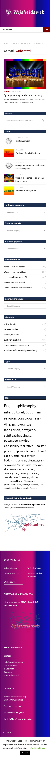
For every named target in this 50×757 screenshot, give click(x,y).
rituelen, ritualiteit (11, 335)
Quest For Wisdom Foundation (34, 575)
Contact (7, 656)
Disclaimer (8, 672)
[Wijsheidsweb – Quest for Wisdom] (25, 12)
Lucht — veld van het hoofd (15, 277)
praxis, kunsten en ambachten (16, 345)
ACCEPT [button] (25, 753)
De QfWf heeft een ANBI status (18, 719)
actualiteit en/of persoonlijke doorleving (20, 350)
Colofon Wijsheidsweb (13, 662)
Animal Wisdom (10, 568)
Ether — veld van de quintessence (18, 288)
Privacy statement (11, 675)
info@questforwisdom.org (15, 697)
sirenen (7, 91)
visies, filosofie (10, 324)
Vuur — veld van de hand (14, 282)
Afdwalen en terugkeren (25, 190)
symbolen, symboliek (12, 340)
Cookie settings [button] (37, 748)
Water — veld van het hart (15, 272)
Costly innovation (22, 141)
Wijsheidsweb (10, 582)
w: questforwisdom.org (13, 700)
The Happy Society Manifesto (27, 153)
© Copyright (9, 669)
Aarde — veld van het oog (14, 267)
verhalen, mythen (11, 329)
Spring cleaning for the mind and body (23, 95)
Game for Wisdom (11, 573)
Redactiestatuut (11, 665)
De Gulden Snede (34, 568)
